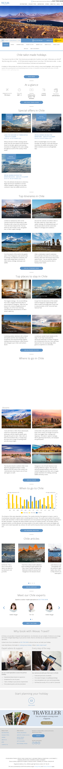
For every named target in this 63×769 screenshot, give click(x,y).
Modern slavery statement (37, 760)
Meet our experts (35, 48)
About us (4, 739)
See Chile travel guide (31, 102)
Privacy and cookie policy (25, 758)
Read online (47, 723)
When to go (48, 44)
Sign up (38, 735)
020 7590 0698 (43, 599)
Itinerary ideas (20, 44)
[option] (31, 560)
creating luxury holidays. (25, 645)
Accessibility (53, 758)
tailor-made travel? (42, 645)
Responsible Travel (22, 743)
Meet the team (31, 623)
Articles (26, 48)
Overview (6, 44)
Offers (12, 44)
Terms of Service (47, 766)
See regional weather (31, 530)
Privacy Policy (37, 766)
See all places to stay (31, 350)
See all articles (31, 587)
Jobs (3, 742)
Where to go (39, 44)
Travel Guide (56, 44)
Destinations (5, 732)
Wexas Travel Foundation (20, 738)
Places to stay (30, 44)
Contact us (5, 744)
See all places (31, 480)
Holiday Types (5, 735)
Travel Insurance (21, 732)
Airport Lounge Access (23, 735)
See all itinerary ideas (31, 268)
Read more (31, 76)
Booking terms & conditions (41, 758)
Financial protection (23, 760)
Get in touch (31, 705)
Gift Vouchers (21, 741)
